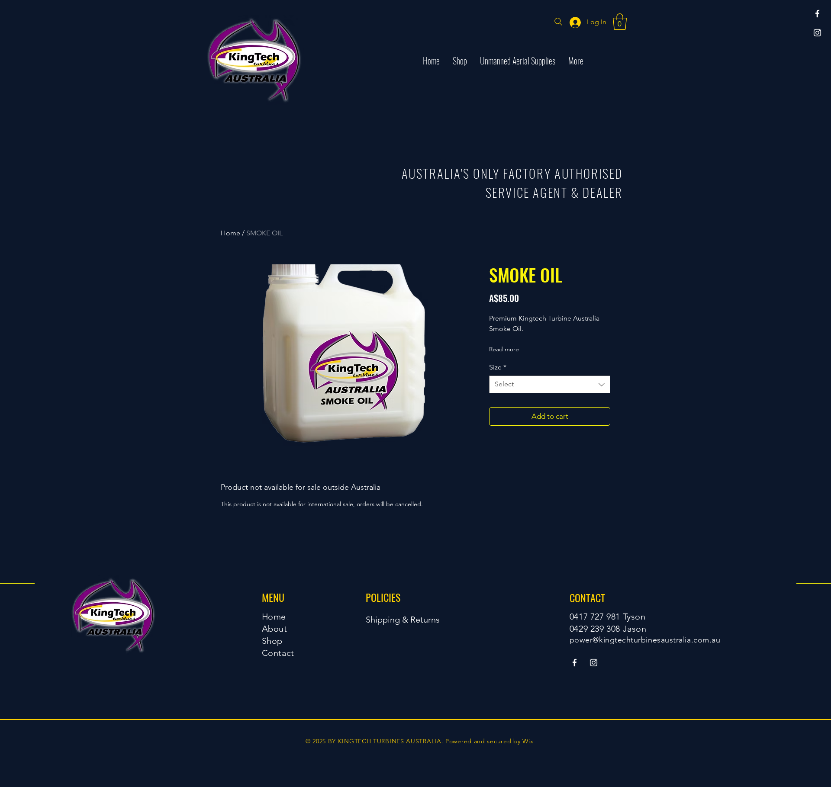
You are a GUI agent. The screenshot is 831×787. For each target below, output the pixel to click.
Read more (504, 349)
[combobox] (549, 384)
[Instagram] (817, 33)
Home (230, 233)
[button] (620, 21)
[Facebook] (817, 14)
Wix (527, 741)
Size (497, 367)
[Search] (558, 22)
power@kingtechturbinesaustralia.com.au (645, 640)
